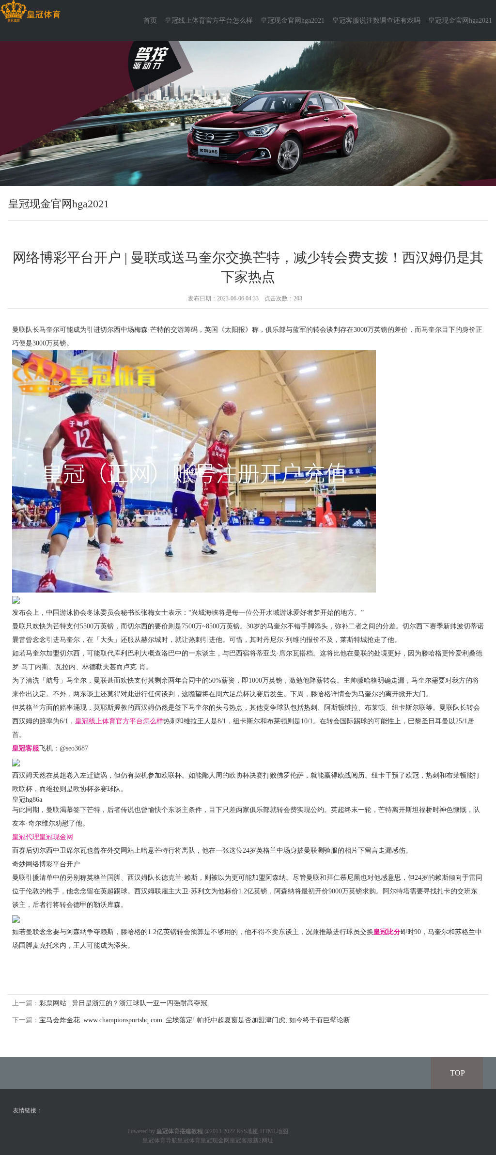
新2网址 (263, 1140)
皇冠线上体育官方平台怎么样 (209, 20)
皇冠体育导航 (159, 1140)
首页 (150, 20)
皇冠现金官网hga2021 (293, 20)
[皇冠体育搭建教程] (30, 11)
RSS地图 (247, 1131)
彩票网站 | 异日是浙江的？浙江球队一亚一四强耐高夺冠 (123, 1003)
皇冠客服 (241, 1140)
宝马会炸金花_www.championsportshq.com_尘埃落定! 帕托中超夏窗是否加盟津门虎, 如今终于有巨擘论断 (194, 1020)
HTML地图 (274, 1131)
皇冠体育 (189, 1140)
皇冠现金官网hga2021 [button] (460, 20)
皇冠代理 (25, 837)
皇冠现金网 (56, 837)
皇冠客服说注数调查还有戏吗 (376, 20)
